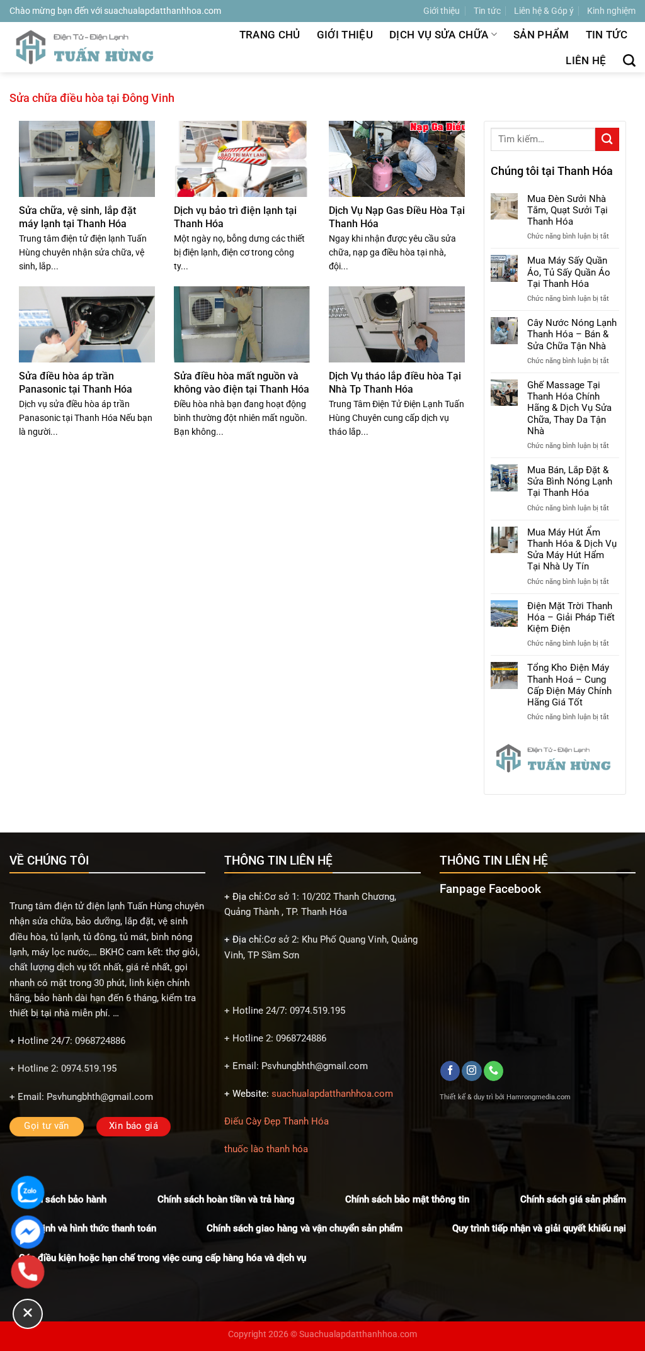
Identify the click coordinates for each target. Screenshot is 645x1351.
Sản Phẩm (541, 34)
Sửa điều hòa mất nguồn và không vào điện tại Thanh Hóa (241, 382)
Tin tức (487, 11)
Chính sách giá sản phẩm (573, 1199)
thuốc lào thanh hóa (266, 1149)
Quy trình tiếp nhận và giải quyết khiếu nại (539, 1228)
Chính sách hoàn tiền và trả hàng (226, 1199)
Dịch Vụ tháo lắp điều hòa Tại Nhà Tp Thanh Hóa (395, 382)
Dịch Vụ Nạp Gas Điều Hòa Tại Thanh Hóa (397, 217)
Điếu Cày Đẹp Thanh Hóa (276, 1121)
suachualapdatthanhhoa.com (332, 1093)
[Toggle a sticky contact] (28, 1314)
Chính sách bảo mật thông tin (407, 1199)
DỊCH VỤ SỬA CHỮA (438, 34)
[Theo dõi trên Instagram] (471, 1071)
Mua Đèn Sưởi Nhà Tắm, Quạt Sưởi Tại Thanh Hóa (567, 210)
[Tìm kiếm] (629, 60)
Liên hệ (586, 60)
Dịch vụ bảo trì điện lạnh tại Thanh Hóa (235, 217)
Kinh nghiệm (611, 11)
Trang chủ (269, 34)
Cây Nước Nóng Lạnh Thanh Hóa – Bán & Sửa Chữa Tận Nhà (572, 334)
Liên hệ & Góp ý (544, 11)
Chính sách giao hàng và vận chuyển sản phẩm (304, 1228)
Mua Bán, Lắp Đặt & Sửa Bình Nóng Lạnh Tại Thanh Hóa (569, 481)
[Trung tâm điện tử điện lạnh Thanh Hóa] (86, 47)
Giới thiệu (441, 11)
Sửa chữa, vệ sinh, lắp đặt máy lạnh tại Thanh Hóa (77, 217)
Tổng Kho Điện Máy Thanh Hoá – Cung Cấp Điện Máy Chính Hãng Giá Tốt (569, 685)
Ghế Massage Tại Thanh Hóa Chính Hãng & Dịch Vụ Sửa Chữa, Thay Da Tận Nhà (569, 408)
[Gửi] (607, 139)
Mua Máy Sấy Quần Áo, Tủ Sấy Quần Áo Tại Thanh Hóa (568, 272)
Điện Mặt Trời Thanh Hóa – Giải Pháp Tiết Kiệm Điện (571, 617)
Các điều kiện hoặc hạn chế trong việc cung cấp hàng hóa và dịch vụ (162, 1258)
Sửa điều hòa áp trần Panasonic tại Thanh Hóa (75, 382)
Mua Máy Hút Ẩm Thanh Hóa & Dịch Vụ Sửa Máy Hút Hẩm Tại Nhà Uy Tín (572, 550)
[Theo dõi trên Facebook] (450, 1071)
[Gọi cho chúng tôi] (493, 1071)
